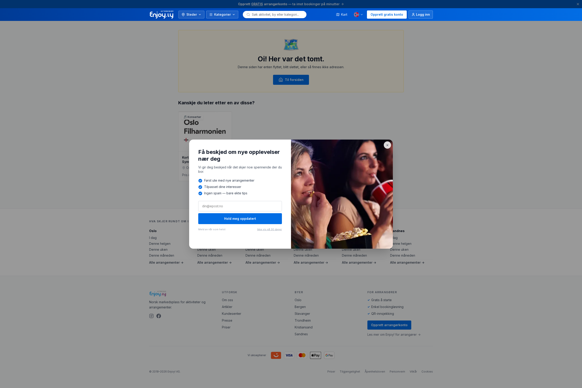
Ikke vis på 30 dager (269, 229)
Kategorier (222, 14)
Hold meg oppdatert (240, 218)
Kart (344, 14)
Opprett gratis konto (387, 14)
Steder (191, 14)
